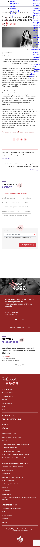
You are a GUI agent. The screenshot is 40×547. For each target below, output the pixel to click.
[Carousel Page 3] (20, 319)
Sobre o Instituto (7, 393)
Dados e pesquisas (11, 312)
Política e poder (24, 211)
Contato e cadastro (8, 396)
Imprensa (5, 400)
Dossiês (4, 441)
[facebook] (6, 21)
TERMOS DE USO (8, 415)
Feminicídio (16, 202)
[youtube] (7, 23)
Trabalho (36, 69)
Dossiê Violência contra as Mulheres (16, 444)
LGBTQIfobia (6, 491)
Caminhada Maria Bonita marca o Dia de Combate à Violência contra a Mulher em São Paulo (18, 350)
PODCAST (6, 424)
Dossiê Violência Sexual (12, 451)
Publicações (14, 8)
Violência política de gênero (11, 484)
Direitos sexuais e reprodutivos (14, 216)
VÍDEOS (5, 428)
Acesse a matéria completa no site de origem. (18, 132)
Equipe (4, 406)
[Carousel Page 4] (23, 319)
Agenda (36, 72)
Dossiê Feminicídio (10, 448)
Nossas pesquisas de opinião (15, 3)
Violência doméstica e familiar (14, 194)
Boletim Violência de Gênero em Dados (15, 458)
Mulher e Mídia (8, 211)
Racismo (36, 20)
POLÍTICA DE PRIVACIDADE (12, 419)
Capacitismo (6, 494)
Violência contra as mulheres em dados (15, 454)
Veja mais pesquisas (18, 328)
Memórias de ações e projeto (15, 13)
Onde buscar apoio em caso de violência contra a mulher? (36, 39)
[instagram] (6, 18)
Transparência (7, 403)
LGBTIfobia (27, 198)
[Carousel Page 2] (18, 319)
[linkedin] (6, 26)
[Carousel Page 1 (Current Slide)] (16, 319)
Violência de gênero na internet (15, 207)
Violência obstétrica (8, 480)
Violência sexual (8, 198)
